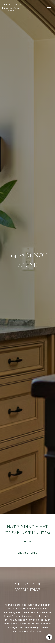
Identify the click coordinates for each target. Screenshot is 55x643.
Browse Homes (27, 553)
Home (27, 541)
